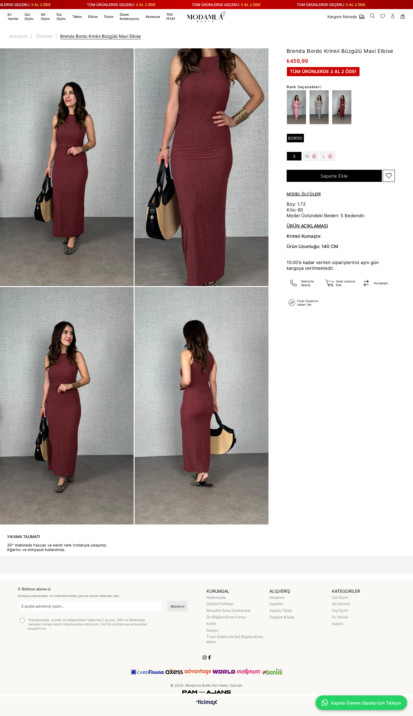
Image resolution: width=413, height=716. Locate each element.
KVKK (211, 623)
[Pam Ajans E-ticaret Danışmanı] (206, 690)
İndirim (337, 623)
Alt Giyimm (341, 604)
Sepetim (276, 604)
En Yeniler (340, 617)
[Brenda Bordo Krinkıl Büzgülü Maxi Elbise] (343, 107)
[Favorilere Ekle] (389, 176)
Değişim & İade (281, 617)
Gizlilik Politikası (220, 604)
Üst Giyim (340, 597)
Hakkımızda (216, 597)
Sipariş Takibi (280, 610)
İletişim (212, 630)
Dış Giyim (340, 610)
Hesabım (276, 597)
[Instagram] (205, 657)
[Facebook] (209, 657)
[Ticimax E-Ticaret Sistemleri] (206, 703)
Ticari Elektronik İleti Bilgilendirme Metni (235, 639)
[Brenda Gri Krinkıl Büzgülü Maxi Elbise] (320, 107)
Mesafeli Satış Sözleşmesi (228, 610)
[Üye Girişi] (392, 16)
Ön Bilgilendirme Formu (226, 617)
